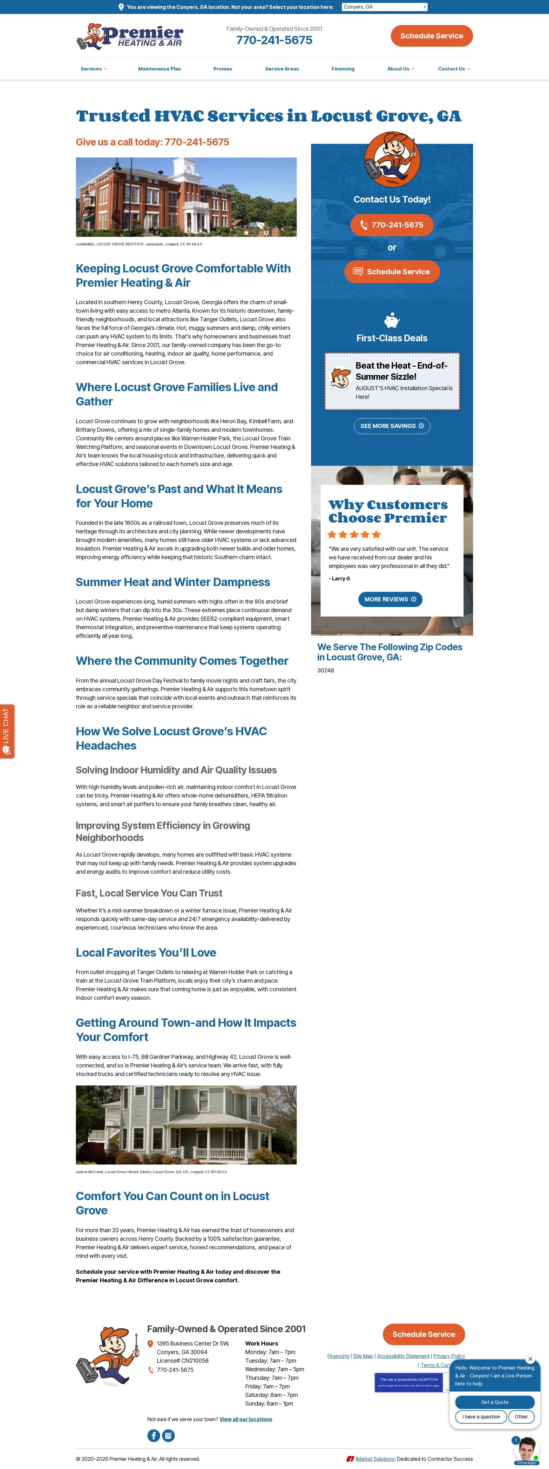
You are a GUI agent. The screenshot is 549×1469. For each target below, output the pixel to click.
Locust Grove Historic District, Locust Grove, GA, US (147, 1172)
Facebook (153, 1435)
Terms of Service (424, 1386)
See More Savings (388, 426)
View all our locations (246, 1419)
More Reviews (386, 599)
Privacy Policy (402, 1386)
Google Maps (168, 1435)
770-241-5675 (274, 40)
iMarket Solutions (375, 1459)
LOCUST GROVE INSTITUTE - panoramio (130, 244)
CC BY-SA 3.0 (191, 244)
